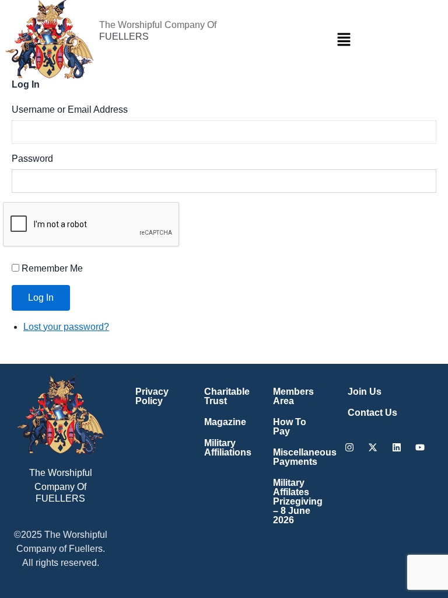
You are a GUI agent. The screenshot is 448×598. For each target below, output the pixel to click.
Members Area (293, 396)
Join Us (365, 392)
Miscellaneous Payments (297, 457)
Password (32, 159)
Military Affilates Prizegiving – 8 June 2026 (297, 501)
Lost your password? (66, 327)
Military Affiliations (227, 447)
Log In (41, 298)
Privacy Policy (152, 396)
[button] (344, 39)
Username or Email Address (70, 109)
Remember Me (52, 268)
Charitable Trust (227, 396)
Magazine (225, 422)
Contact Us (372, 413)
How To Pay (289, 426)
